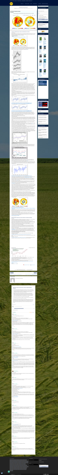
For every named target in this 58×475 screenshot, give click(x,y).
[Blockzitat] (19, 308)
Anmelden (33, 304)
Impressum (40, 460)
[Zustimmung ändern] (2, 473)
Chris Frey (15, 263)
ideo (14, 248)
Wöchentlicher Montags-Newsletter (42, 16)
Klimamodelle (21, 465)
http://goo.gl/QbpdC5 (16, 396)
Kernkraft (11, 465)
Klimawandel (15, 466)
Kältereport (24, 466)
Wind (18, 469)
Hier (11, 257)
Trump (11, 469)
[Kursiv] (15, 308)
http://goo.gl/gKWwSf (20, 388)
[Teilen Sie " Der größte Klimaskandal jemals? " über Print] (24, 269)
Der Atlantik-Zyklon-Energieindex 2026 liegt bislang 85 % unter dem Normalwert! (42, 115)
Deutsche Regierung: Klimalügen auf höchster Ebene (42, 121)
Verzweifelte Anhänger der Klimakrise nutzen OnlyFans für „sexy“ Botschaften (42, 117)
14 (29, 8)
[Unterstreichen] (16, 308)
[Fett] (14, 308)
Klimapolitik (25, 465)
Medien (27, 466)
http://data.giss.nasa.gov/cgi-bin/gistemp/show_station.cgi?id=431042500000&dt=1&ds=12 (21, 110)
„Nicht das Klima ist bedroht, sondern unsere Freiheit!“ (21, 0)
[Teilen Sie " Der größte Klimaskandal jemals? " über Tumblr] (19, 269)
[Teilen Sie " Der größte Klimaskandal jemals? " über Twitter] (18, 269)
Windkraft (25, 469)
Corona (11, 461)
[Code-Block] (20, 308)
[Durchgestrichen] (17, 308)
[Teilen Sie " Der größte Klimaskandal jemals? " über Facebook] (17, 269)
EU (22, 462)
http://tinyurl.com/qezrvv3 (15, 360)
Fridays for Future (26, 462)
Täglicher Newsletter (41, 15)
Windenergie (21, 469)
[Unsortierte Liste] (18, 308)
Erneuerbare (19, 462)
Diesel (23, 461)
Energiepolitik (11, 462)
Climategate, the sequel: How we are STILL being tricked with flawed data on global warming (21, 234)
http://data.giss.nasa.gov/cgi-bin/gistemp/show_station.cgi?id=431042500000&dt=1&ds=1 (21, 111)
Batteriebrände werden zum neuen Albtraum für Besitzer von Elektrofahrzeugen (43, 119)
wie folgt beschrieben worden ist (28, 177)
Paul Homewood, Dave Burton (20, 8)
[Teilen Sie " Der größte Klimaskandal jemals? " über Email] (23, 269)
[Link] (21, 308)
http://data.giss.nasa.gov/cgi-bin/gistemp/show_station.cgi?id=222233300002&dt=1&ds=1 (21, 103)
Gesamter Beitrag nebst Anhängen (15, 215)
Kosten (21, 466)
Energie (27, 461)
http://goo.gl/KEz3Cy (16, 357)
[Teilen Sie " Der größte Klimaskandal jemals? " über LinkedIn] (22, 269)
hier (27, 49)
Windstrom (11, 470)
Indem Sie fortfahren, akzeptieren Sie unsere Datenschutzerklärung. (42, 17)
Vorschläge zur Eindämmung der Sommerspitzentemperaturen (42, 127)
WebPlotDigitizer (13, 229)
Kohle (18, 466)
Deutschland (19, 461)
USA (12, 469)
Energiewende (16, 462)
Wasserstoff (15, 469)
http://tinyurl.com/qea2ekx (15, 320)
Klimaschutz (11, 466)
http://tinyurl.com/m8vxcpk (18, 346)
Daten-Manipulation (15, 461)
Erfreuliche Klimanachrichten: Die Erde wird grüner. (42, 123)
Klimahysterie (17, 465)
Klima (28, 8)
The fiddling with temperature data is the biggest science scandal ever (18, 237)
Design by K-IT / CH (13, 474)
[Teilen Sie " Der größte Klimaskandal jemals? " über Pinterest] (20, 269)
